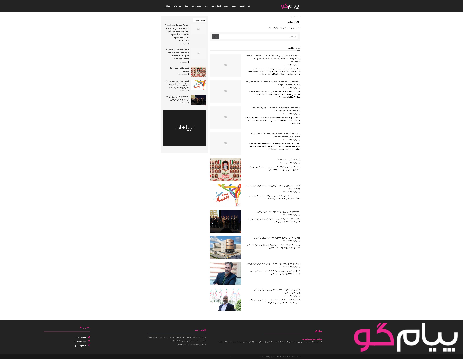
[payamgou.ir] (89, 345)
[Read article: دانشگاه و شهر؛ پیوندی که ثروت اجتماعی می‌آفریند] (225, 221)
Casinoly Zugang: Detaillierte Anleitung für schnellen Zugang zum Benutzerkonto (275, 109)
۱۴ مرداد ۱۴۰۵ (286, 114)
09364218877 (80, 337)
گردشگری (167, 6)
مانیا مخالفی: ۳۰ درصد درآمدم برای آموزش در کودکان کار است (188, 341)
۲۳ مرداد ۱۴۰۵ (286, 65)
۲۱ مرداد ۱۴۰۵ (286, 88)
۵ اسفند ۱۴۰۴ (286, 296)
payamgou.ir (80, 346)
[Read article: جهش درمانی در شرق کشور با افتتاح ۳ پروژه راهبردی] (225, 247)
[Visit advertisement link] (184, 128)
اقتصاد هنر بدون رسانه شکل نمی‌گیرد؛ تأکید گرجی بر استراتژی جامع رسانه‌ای (176, 84)
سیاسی (226, 6)
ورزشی (206, 6)
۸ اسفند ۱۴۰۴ (286, 192)
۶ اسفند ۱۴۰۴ (286, 267)
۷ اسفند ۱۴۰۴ (286, 215)
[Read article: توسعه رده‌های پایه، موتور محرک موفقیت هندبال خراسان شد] (225, 273)
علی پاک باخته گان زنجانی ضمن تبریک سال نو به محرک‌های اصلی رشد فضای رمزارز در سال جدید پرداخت (176, 338)
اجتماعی (233, 6)
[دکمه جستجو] (215, 36)
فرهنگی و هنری (216, 6)
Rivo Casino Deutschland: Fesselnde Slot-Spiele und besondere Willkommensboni (275, 135)
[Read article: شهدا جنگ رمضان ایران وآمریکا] (225, 169)
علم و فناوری (177, 6)
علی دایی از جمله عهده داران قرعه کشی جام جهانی (191, 345)
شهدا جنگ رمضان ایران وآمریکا (286, 159)
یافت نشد (293, 17)
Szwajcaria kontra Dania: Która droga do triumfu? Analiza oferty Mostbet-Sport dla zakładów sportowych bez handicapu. (273, 58)
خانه (248, 6)
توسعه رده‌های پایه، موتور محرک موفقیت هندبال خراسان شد (273, 263)
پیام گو (295, 65)
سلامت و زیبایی (196, 6)
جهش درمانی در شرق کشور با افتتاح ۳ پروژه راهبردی (277, 237)
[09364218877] (89, 337)
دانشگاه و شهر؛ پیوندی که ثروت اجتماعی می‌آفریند (277, 211)
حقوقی (186, 6)
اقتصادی (242, 6)
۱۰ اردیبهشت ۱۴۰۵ (285, 163)
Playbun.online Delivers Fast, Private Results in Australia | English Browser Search (177, 54)
